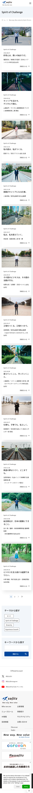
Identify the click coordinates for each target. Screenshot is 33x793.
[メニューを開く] (30, 3)
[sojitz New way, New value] (7, 3)
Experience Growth (11, 629)
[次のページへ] (18, 596)
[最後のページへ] (22, 596)
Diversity (9, 625)
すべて (9, 616)
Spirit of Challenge (11, 620)
